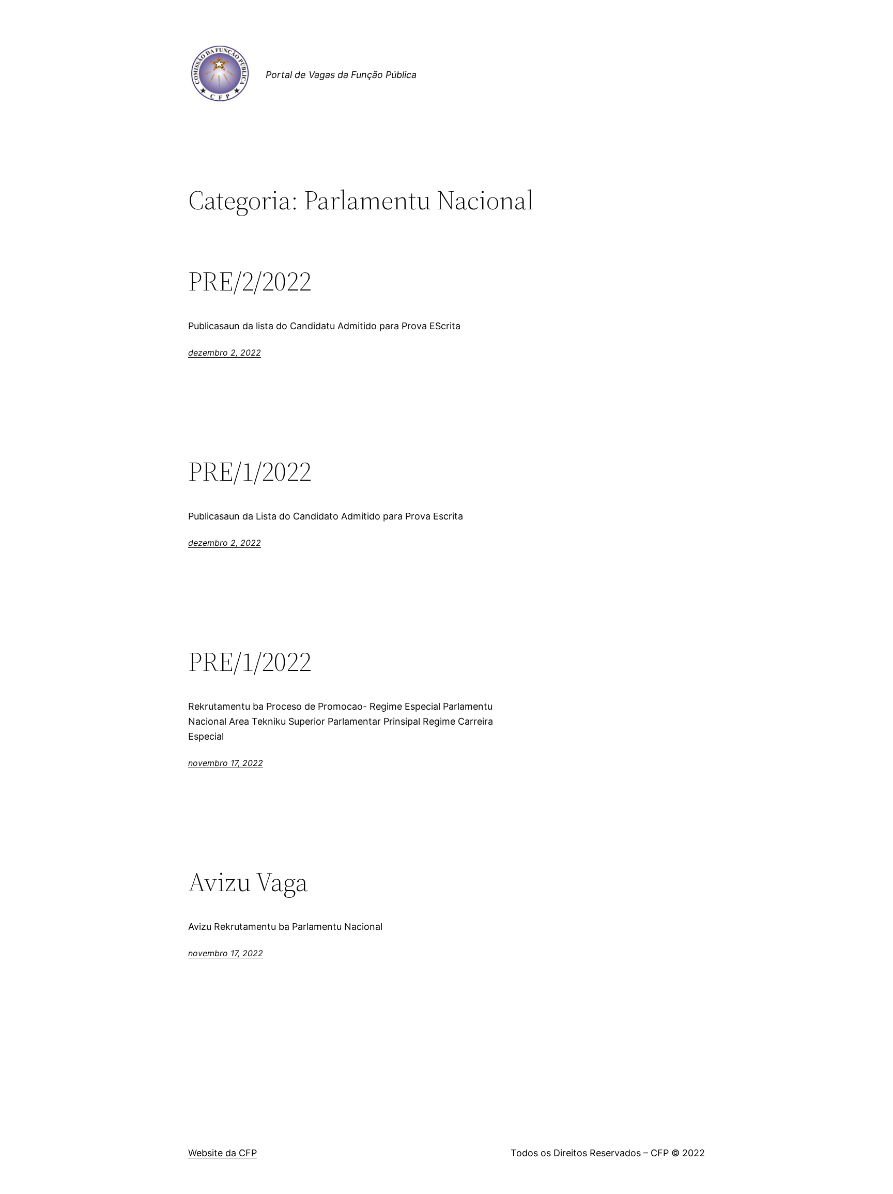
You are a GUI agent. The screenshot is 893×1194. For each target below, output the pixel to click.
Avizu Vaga (248, 881)
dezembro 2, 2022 (224, 352)
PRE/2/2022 (249, 281)
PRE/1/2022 (249, 471)
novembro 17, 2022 (225, 763)
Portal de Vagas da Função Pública (341, 74)
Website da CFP (222, 1152)
